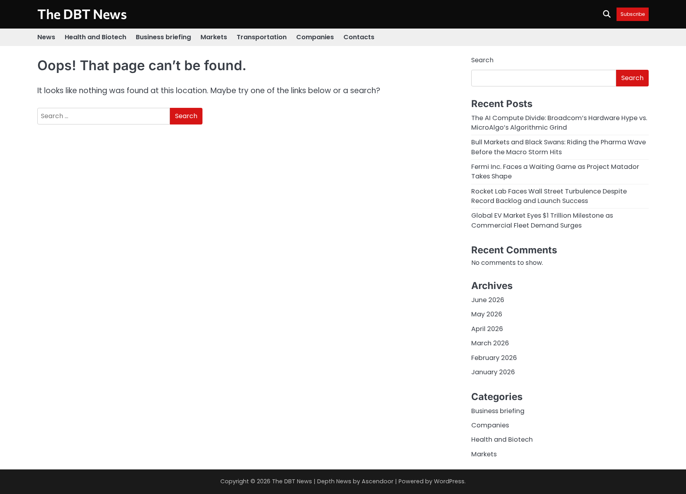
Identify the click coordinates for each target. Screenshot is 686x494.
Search (482, 60)
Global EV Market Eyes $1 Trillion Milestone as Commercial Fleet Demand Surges (542, 220)
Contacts (358, 37)
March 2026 (490, 343)
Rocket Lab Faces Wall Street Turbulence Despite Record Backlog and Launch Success (549, 196)
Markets (213, 37)
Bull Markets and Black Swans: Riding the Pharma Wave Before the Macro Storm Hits (558, 147)
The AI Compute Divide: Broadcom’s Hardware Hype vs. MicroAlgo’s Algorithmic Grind (559, 122)
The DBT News (82, 14)
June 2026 (487, 299)
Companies (315, 37)
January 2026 (493, 372)
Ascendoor (377, 481)
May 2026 (486, 314)
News (46, 37)
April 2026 (487, 328)
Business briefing (163, 37)
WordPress (449, 481)
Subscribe (632, 14)
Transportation (262, 37)
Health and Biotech (95, 37)
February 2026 (494, 357)
